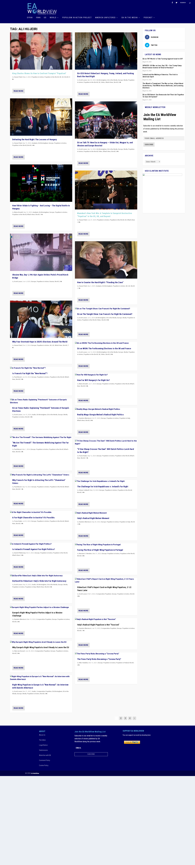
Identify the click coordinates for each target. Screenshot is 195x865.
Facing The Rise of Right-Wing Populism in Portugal (100, 550)
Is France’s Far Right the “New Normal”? (30, 373)
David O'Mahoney (20, 553)
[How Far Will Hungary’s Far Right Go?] (106, 374)
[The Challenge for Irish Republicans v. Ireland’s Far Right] (106, 481)
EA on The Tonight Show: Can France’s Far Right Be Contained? (104, 314)
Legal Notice (43, 745)
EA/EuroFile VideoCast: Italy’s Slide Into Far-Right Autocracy (39, 581)
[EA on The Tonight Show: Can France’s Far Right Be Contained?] (106, 308)
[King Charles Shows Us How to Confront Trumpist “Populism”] (41, 51)
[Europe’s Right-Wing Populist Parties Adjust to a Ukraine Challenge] (41, 607)
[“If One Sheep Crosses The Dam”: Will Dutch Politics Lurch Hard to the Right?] (106, 442)
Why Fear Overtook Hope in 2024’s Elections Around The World (39, 342)
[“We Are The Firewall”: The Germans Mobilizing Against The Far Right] (41, 437)
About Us (42, 735)
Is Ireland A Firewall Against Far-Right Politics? (33, 549)
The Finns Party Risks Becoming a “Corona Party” (99, 659)
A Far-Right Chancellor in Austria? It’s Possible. (33, 517)
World (53, 18)
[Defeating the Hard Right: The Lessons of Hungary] (41, 117)
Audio (34, 415)
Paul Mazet (17, 377)
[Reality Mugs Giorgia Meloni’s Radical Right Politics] (106, 409)
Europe (51, 143)
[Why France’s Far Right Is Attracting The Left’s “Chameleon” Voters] (41, 474)
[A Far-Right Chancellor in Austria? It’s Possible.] (41, 512)
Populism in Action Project (77, 18)
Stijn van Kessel (19, 651)
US (45, 18)
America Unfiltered (105, 18)
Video (103, 82)
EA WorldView (35, 773)
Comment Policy (44, 760)
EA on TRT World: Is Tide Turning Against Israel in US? (163, 59)
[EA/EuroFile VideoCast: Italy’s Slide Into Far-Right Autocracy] (41, 575)
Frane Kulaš (18, 521)
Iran (38, 18)
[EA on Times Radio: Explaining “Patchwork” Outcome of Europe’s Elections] (41, 401)
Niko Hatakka (83, 663)
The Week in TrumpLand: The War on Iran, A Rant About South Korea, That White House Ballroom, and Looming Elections (163, 86)
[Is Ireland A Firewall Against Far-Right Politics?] (41, 544)
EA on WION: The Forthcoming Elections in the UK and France (104, 348)
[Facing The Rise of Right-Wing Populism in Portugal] (106, 544)
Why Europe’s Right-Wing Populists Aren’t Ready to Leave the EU (40, 647)
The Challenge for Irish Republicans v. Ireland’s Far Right (102, 486)
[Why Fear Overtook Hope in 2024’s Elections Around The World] (41, 319)
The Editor (42, 740)
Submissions (43, 750)
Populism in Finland (122, 663)
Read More (18, 91)
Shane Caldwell (84, 490)
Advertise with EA (45, 755)
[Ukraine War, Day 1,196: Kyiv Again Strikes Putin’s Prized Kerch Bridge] (41, 252)
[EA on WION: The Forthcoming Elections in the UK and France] (106, 343)
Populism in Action (38, 77)
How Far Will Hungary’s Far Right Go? (93, 380)
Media (65, 415)
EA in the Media (130, 18)
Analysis (34, 143)
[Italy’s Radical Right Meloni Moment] (106, 513)
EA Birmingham (43, 143)
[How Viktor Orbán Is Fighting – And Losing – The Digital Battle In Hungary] (41, 183)
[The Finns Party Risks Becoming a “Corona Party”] (106, 653)
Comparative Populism (43, 619)
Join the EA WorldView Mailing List (159, 117)
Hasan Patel (18, 77)
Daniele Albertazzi (20, 619)
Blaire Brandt (18, 212)
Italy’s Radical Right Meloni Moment (93, 518)
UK (60, 77)
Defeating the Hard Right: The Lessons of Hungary (34, 139)
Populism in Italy (30, 587)
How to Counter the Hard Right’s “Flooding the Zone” (100, 282)
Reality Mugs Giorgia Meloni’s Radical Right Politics (100, 414)
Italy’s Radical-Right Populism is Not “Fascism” (98, 625)
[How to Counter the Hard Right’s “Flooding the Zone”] (106, 260)
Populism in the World (51, 77)
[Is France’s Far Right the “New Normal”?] (41, 368)
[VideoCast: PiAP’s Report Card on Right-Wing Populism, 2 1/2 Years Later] (106, 580)
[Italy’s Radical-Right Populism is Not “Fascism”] (106, 619)
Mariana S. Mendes (85, 554)
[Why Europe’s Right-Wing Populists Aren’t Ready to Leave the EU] (41, 642)
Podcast (148, 18)
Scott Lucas (18, 282)
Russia (52, 282)
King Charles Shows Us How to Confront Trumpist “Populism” (39, 73)
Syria (30, 18)
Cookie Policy (43, 765)
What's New (31, 215)
